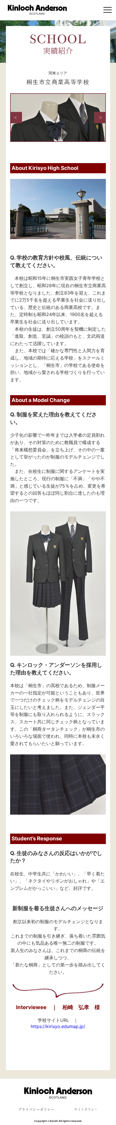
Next (99, 117)
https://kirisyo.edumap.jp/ (58, 1026)
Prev (16, 117)
